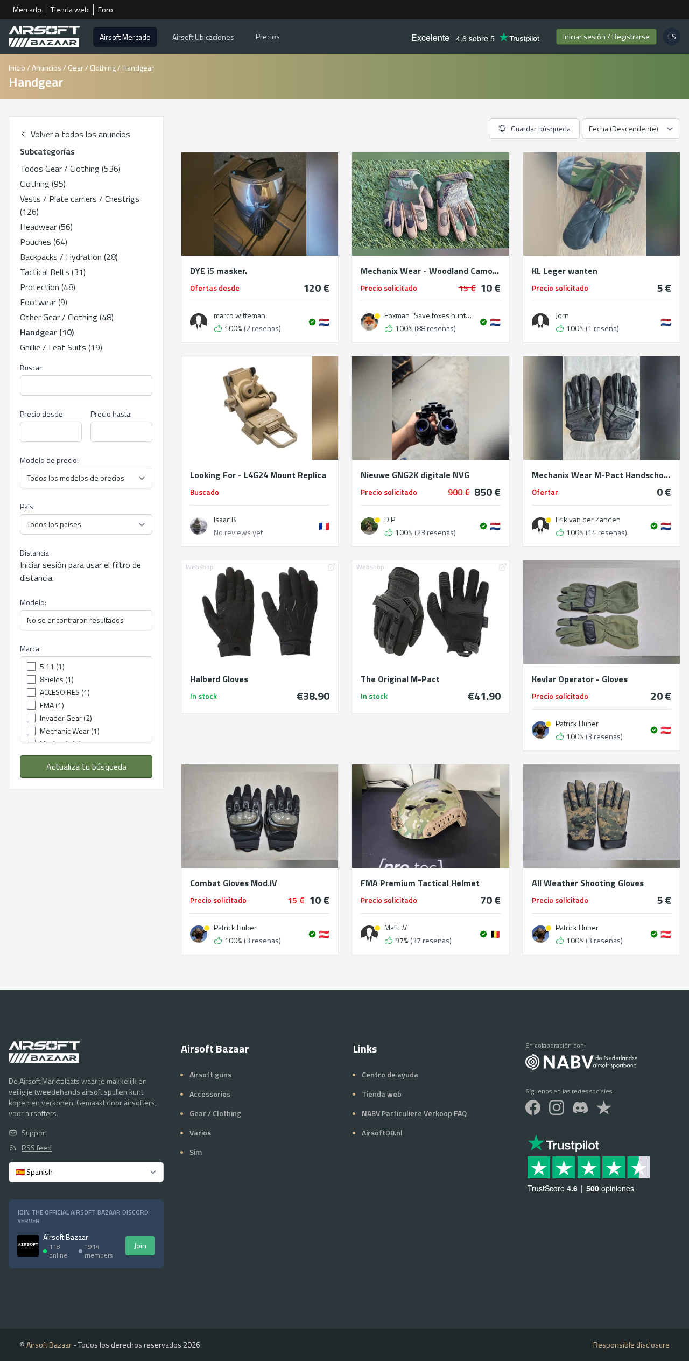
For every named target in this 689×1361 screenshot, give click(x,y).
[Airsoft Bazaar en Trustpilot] (603, 1107)
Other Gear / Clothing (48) (67, 317)
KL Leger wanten (564, 270)
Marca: (30, 648)
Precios (268, 36)
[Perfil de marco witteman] (198, 322)
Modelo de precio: (49, 460)
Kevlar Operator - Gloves (580, 678)
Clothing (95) (43, 183)
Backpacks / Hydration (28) (69, 256)
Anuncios (46, 67)
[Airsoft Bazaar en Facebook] (532, 1107)
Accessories (209, 1093)
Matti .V (395, 927)
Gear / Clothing (92, 67)
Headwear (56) (46, 226)
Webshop (200, 567)
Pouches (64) (43, 241)
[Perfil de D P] (369, 526)
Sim (195, 1151)
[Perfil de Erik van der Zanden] (540, 526)
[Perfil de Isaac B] (198, 526)
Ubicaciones (203, 37)
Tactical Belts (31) (53, 271)
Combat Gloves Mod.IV (233, 882)
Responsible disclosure (631, 1344)
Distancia (34, 553)
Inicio (17, 67)
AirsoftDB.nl (382, 1132)
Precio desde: (42, 414)
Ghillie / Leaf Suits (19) (61, 347)
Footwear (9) (43, 302)
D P (389, 519)
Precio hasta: (111, 414)
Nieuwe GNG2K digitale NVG (415, 474)
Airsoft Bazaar (49, 1344)
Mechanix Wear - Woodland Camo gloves (430, 270)
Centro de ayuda (390, 1074)
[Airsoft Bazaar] (44, 36)
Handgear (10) (47, 332)
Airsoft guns (210, 1074)
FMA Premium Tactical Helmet (420, 882)
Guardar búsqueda (541, 128)
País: (27, 506)
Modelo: (33, 602)
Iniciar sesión (606, 36)
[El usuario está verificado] (312, 322)
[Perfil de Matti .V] (369, 934)
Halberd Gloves (219, 678)
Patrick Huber (577, 723)
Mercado (27, 9)
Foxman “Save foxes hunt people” (428, 315)
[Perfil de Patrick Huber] (540, 730)
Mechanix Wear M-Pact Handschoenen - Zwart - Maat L (601, 474)
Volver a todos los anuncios (80, 134)
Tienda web (70, 9)
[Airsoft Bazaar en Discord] (580, 1107)
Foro (105, 9)
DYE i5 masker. (218, 270)
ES (674, 38)
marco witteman (239, 315)
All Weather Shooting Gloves (588, 882)
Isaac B (225, 519)
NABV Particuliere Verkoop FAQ (414, 1113)
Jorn (562, 315)
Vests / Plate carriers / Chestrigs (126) (79, 205)
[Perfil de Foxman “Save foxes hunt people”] (369, 322)
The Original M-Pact (400, 678)
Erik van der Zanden (588, 519)
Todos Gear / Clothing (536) (70, 168)
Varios (200, 1132)
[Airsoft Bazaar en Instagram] (556, 1107)
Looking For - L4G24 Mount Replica (258, 474)
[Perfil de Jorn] (540, 322)
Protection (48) (47, 286)
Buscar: (32, 367)
